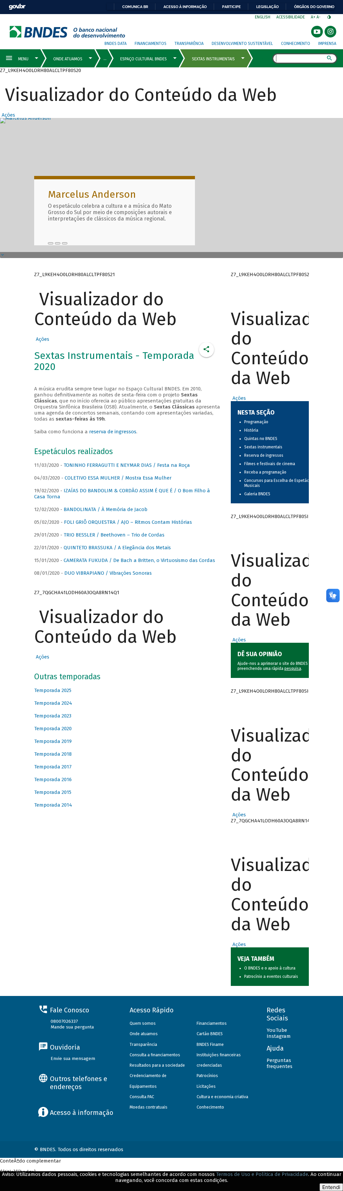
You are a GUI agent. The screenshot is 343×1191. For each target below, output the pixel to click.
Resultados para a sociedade (157, 1065)
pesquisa (292, 668)
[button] (7, 115)
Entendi (331, 1187)
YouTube (277, 1030)
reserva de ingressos (112, 432)
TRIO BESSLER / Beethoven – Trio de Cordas (114, 535)
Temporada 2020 (53, 729)
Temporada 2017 (53, 767)
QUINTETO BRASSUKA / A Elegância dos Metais (117, 548)
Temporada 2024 (53, 703)
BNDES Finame (210, 1044)
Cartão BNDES (210, 1033)
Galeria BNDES (257, 494)
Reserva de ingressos (263, 455)
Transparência (189, 43)
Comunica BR (135, 7)
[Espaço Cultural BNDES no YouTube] (64, 243)
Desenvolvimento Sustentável (242, 43)
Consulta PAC (142, 1096)
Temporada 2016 (53, 779)
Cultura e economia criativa (222, 1096)
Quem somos (143, 1023)
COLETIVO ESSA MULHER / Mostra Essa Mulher (118, 478)
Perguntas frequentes (279, 1063)
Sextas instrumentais (263, 447)
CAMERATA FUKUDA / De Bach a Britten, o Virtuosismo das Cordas (139, 560)
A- (319, 17)
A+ (314, 17)
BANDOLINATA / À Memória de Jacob (105, 509)
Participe (231, 7)
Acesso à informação (185, 7)
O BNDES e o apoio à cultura (269, 968)
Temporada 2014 (53, 805)
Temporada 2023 (52, 716)
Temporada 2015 (52, 792)
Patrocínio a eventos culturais (271, 976)
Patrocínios (207, 1075)
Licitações (206, 1086)
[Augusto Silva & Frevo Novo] (57, 243)
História (251, 430)
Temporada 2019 (53, 741)
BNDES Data (116, 43)
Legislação (267, 7)
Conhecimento (295, 43)
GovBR (17, 7)
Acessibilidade (290, 17)
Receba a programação (265, 472)
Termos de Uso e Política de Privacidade (262, 1174)
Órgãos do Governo (314, 7)
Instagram (279, 1036)
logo (67, 32)
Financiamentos (150, 43)
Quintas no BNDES (260, 438)
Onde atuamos (144, 1033)
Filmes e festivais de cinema (269, 463)
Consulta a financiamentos (155, 1054)
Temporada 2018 (53, 754)
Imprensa (327, 43)
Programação (256, 422)
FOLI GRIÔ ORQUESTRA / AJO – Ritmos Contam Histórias (128, 522)
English (262, 17)
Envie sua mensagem (73, 1058)
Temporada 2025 (52, 690)
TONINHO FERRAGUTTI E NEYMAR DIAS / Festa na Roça (127, 465)
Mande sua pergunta (72, 1027)
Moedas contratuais (148, 1107)
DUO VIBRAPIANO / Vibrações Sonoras (108, 573)
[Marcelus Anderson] (50, 243)
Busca (266, 59)
